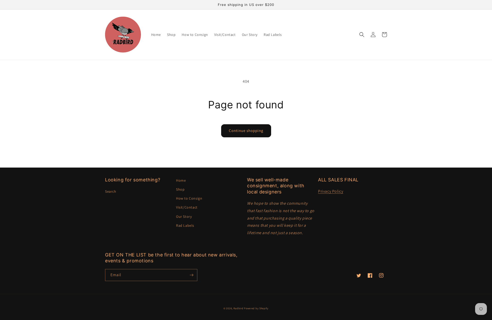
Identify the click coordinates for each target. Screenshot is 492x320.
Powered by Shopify (256, 308)
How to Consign (189, 198)
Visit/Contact (187, 207)
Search (110, 191)
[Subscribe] (191, 275)
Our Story (184, 216)
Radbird (238, 308)
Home (181, 180)
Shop (180, 189)
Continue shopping (246, 130)
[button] (361, 34)
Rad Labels (185, 225)
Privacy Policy (330, 191)
